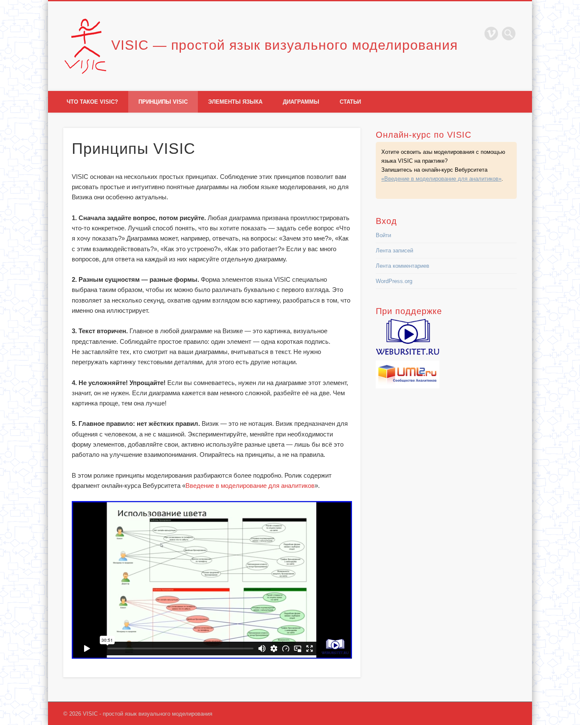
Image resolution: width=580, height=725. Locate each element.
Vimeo (491, 33)
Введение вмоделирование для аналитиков (250, 485)
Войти (383, 235)
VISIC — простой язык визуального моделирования (284, 45)
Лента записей (394, 250)
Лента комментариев (402, 266)
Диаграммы (301, 102)
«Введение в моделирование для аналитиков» (441, 179)
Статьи (350, 102)
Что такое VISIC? (92, 102)
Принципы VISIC (163, 102)
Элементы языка (235, 102)
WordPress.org (394, 281)
